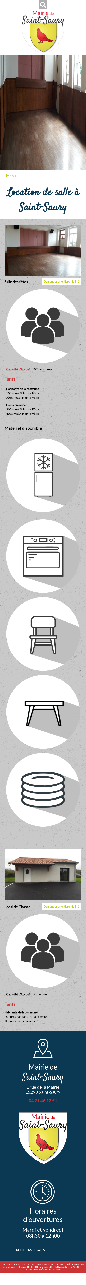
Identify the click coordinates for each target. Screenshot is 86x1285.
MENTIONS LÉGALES (30, 1250)
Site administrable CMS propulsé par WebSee (58, 1267)
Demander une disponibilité (61, 281)
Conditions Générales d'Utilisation (43, 1269)
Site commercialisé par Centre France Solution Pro (27, 1264)
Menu (11, 175)
